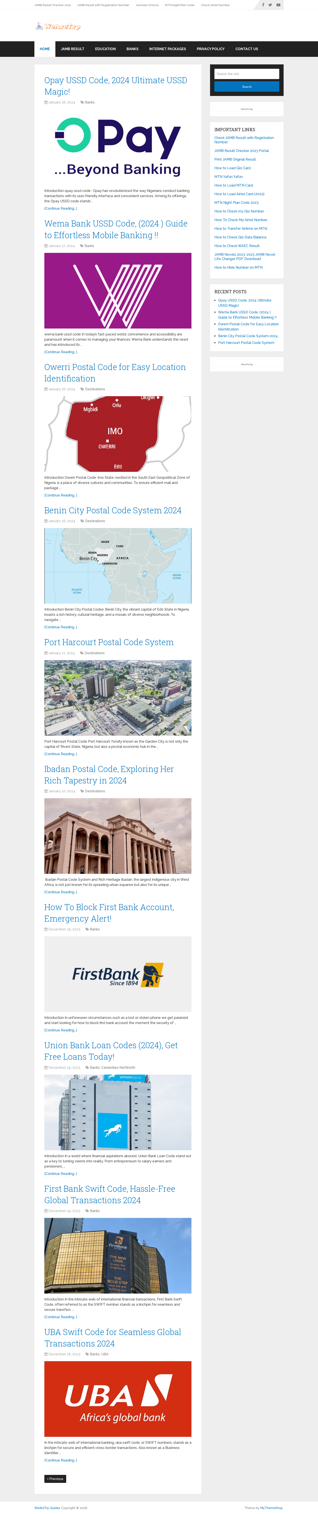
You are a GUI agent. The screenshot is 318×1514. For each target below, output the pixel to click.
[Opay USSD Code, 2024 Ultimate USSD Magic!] (117, 147)
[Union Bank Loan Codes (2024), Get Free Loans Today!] (117, 1112)
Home (45, 49)
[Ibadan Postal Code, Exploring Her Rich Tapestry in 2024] (117, 836)
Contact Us (246, 49)
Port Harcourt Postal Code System (109, 642)
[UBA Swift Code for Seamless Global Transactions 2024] (117, 1399)
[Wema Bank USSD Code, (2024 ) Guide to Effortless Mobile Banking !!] (117, 291)
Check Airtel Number (215, 5)
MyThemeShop (271, 1508)
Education (105, 49)
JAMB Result (72, 49)
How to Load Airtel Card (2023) (239, 194)
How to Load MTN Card (233, 185)
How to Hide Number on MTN (238, 267)
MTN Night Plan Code (179, 5)
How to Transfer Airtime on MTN (240, 229)
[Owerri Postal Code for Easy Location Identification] (117, 434)
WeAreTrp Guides (47, 1508)
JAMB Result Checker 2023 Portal (241, 151)
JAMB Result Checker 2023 (52, 5)
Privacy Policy (211, 49)
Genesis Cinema (147, 5)
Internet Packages (167, 49)
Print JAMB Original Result (235, 159)
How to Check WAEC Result (237, 246)
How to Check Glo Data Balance (240, 237)
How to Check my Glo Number (238, 211)
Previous (55, 1479)
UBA (105, 1354)
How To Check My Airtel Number (240, 220)
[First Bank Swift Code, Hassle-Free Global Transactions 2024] (117, 1256)
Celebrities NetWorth (118, 1068)
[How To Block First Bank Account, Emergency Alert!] (117, 974)
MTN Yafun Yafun (228, 177)
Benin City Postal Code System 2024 (113, 510)
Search (247, 86)
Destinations (95, 389)
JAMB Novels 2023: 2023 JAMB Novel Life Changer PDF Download (244, 256)
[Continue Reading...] (60, 208)
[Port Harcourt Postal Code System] (117, 698)
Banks (132, 49)
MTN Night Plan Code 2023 (236, 203)
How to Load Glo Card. (232, 168)
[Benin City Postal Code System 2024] (117, 566)
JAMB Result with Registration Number (103, 5)
